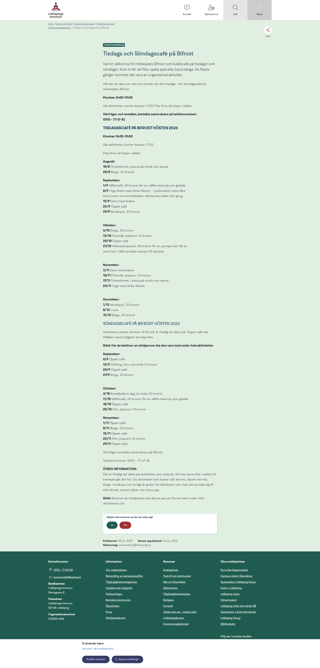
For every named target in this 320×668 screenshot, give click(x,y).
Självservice (186, 588)
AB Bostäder (243, 624)
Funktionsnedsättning (114, 45)
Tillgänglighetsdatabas (188, 594)
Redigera (168, 600)
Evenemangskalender (188, 624)
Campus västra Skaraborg (236, 576)
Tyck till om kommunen (188, 576)
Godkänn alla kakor (95, 659)
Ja (112, 525)
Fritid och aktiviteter (84, 24)
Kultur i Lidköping (231, 588)
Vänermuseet (228, 600)
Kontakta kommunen (118, 600)
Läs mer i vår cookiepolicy (98, 649)
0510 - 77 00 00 (63, 570)
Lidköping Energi (246, 618)
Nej (125, 525)
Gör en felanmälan (174, 582)
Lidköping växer (230, 594)
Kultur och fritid (64, 24)
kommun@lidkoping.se (67, 577)
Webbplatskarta (116, 618)
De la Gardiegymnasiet (234, 570)
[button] (187, 10)
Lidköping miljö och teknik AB (238, 606)
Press (109, 612)
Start (51, 24)
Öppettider (113, 606)
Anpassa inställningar (128, 659)
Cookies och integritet (119, 588)
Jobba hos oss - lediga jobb (179, 612)
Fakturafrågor (114, 594)
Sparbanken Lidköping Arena (238, 582)
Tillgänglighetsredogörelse (121, 582)
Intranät (184, 606)
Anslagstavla (170, 570)
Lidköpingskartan (188, 618)
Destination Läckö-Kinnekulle (246, 612)
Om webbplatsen (116, 570)
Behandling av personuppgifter (124, 576)
